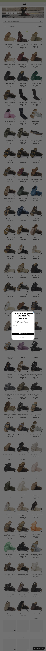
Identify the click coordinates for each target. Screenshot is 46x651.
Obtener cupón (23, 333)
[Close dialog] (32, 313)
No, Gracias (23, 337)
